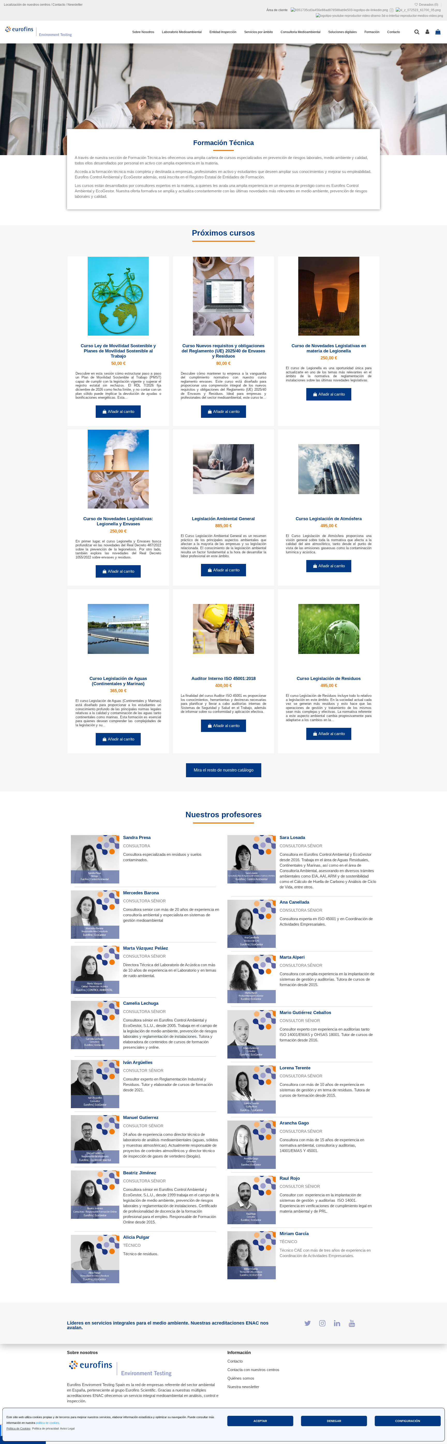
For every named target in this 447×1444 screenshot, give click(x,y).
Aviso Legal (67, 1428)
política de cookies (47, 1422)
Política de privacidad (45, 1428)
